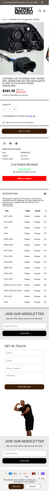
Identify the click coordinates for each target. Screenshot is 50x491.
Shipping (5, 95)
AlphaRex (24, 156)
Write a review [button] (24, 178)
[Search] (40, 11)
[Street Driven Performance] (24, 11)
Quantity (6, 105)
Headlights (25, 159)
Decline (16, 486)
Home (4, 19)
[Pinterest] (16, 143)
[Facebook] (4, 143)
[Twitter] (10, 143)
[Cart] (44, 11)
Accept (32, 486)
